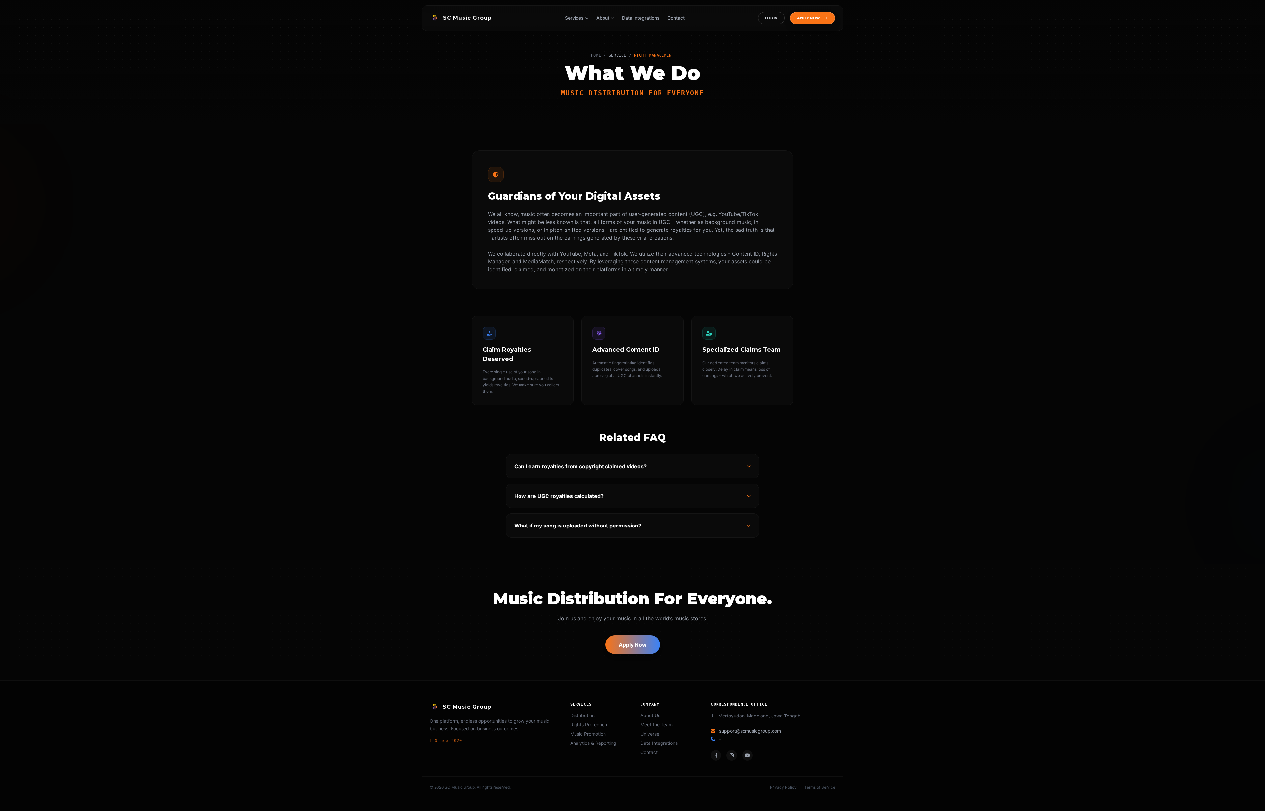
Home (596, 55)
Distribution (582, 715)
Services (574, 18)
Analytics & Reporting (593, 743)
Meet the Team (656, 724)
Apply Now (633, 644)
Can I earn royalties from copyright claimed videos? (580, 466)
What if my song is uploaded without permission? (577, 525)
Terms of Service (819, 787)
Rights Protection (588, 724)
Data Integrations (641, 18)
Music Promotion (588, 734)
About (602, 18)
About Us (650, 715)
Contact (676, 18)
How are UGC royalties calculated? (559, 496)
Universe (649, 734)
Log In (771, 18)
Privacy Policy (783, 787)
